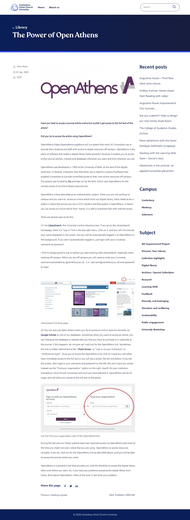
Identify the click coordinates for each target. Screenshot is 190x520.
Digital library (149, 265)
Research (147, 279)
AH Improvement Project (156, 243)
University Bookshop (153, 329)
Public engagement (153, 322)
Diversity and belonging (155, 300)
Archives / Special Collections (158, 272)
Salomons (147, 214)
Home (41, 7)
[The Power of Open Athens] (65, 485)
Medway (147, 207)
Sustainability (149, 315)
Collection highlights (153, 258)
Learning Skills (150, 286)
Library (21, 27)
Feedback (147, 293)
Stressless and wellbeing (155, 308)
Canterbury (148, 200)
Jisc (69, 181)
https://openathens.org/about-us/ (71, 144)
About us (54, 7)
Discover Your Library (154, 251)
